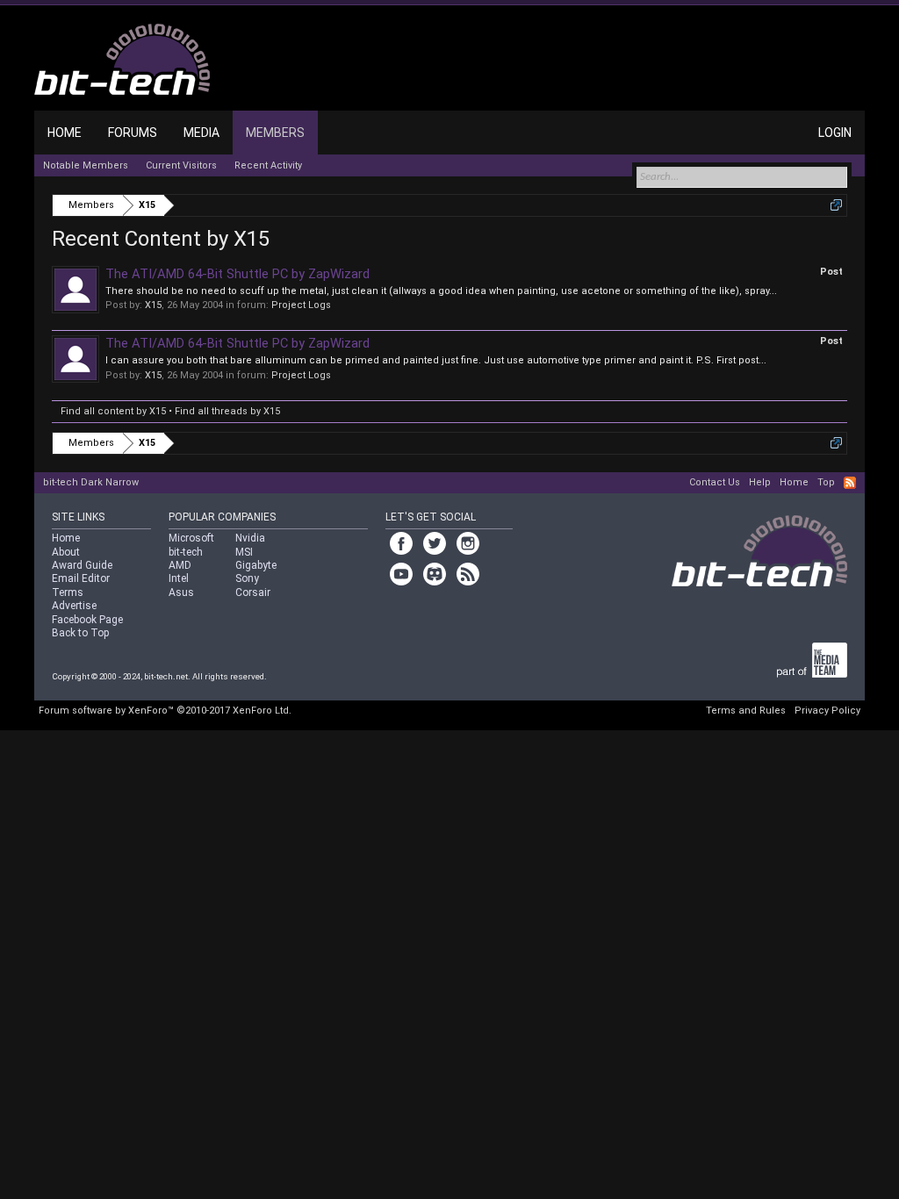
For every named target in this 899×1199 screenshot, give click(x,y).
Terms (67, 592)
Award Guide (82, 565)
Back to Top (80, 633)
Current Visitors (181, 165)
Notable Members (85, 165)
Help (760, 482)
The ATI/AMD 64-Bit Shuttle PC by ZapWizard (237, 274)
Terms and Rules (746, 710)
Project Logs (301, 305)
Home (64, 133)
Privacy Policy (827, 710)
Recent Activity (268, 165)
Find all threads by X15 (227, 411)
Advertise (74, 606)
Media (201, 133)
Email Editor (81, 578)
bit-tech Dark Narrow (91, 482)
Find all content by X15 (113, 411)
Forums (132, 133)
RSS (850, 483)
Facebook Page (87, 620)
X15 (153, 305)
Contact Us (714, 482)
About (66, 552)
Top (826, 482)
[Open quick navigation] (836, 205)
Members (275, 133)
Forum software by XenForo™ (165, 710)
